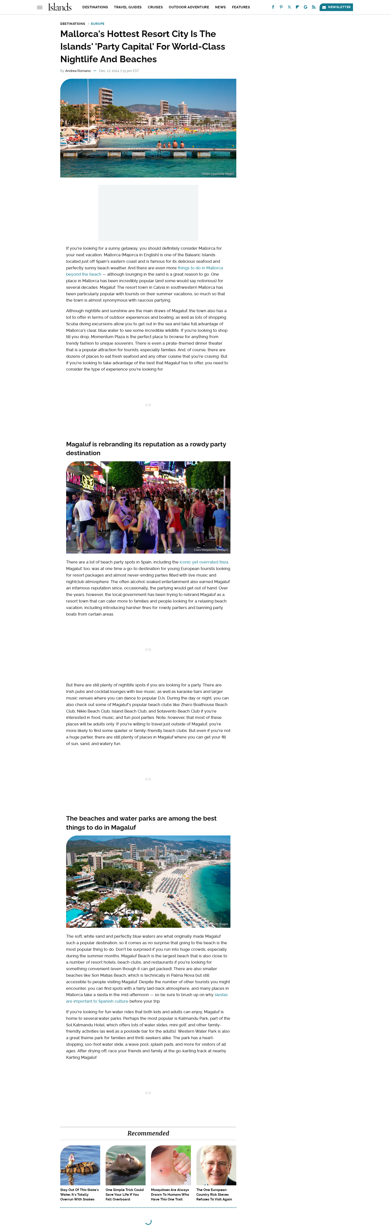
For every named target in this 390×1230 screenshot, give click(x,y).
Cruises (155, 7)
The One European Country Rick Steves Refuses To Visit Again (214, 1194)
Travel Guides (128, 7)
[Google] (305, 8)
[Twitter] (289, 8)
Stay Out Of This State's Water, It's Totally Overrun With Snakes (79, 1194)
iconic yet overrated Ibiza (204, 562)
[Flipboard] (297, 8)
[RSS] (313, 8)
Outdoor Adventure (189, 7)
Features (241, 7)
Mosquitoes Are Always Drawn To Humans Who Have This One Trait (170, 1194)
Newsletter (339, 7)
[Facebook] (273, 8)
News (220, 7)
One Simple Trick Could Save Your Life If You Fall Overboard (125, 1194)
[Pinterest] (281, 8)
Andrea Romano (78, 71)
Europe (97, 23)
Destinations (95, 7)
